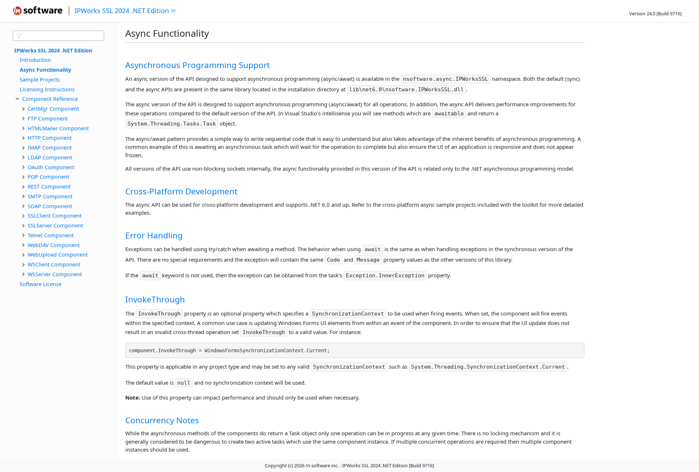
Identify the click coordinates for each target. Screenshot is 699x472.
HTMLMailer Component (58, 127)
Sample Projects (40, 79)
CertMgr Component (53, 108)
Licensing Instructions (47, 88)
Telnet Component (51, 234)
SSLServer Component (55, 225)
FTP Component (48, 118)
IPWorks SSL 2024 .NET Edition (122, 10)
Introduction (35, 59)
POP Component (48, 176)
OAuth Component (51, 166)
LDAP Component (50, 156)
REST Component (49, 186)
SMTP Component (50, 195)
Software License (41, 283)
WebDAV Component (54, 244)
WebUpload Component (58, 254)
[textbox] (58, 36)
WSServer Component (55, 273)
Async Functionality (45, 69)
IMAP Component (50, 147)
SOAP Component (50, 205)
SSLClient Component (55, 215)
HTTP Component (50, 137)
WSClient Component (54, 264)
